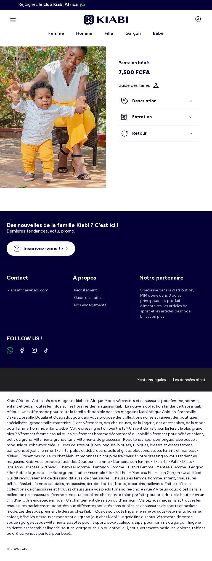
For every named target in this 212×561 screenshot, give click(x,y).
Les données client (189, 379)
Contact (17, 277)
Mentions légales (151, 379)
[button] (159, 101)
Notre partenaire (161, 277)
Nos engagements (90, 305)
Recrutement (85, 290)
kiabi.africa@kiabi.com (28, 290)
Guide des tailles (134, 85)
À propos (84, 277)
